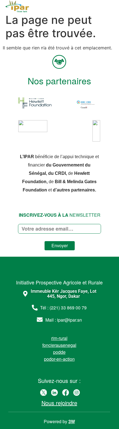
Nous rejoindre (59, 403)
